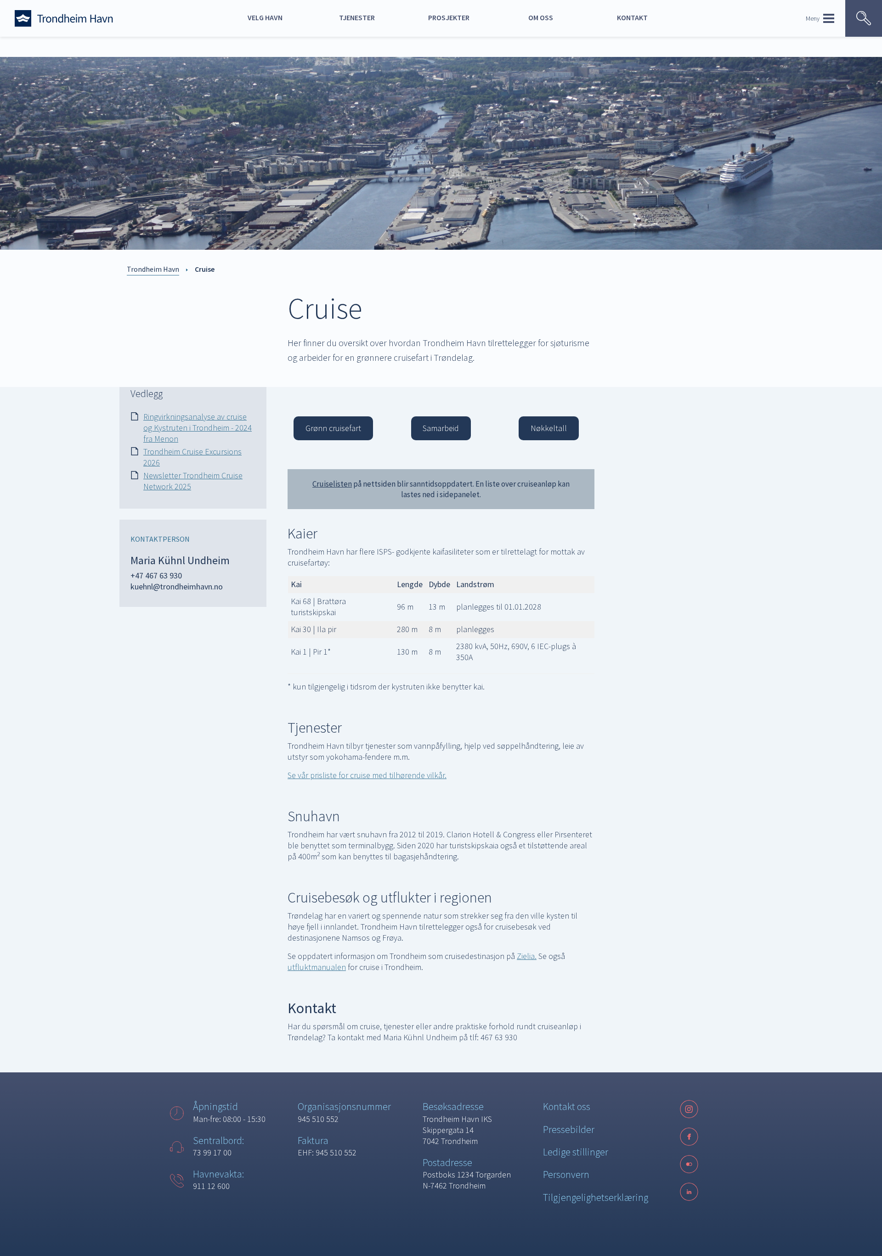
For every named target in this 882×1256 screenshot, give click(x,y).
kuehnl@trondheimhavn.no (176, 586)
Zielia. (527, 956)
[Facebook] (689, 1136)
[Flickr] (689, 1164)
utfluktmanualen (317, 967)
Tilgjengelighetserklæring (595, 1197)
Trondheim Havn (153, 269)
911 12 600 (211, 1186)
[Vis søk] (863, 18)
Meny (813, 18)
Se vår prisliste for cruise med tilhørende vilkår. (367, 775)
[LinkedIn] (689, 1192)
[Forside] (84, 18)
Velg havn (265, 17)
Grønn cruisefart (333, 428)
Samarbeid (441, 428)
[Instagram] (689, 1109)
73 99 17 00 (212, 1152)
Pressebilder (568, 1129)
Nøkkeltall (549, 428)
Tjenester (357, 17)
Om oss (540, 17)
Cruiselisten (332, 484)
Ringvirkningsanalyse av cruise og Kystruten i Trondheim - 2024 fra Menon (197, 427)
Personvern (566, 1174)
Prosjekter (448, 17)
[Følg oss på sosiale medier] (689, 1164)
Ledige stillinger (575, 1151)
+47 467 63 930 (156, 575)
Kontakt (632, 17)
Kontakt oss (566, 1106)
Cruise (205, 269)
